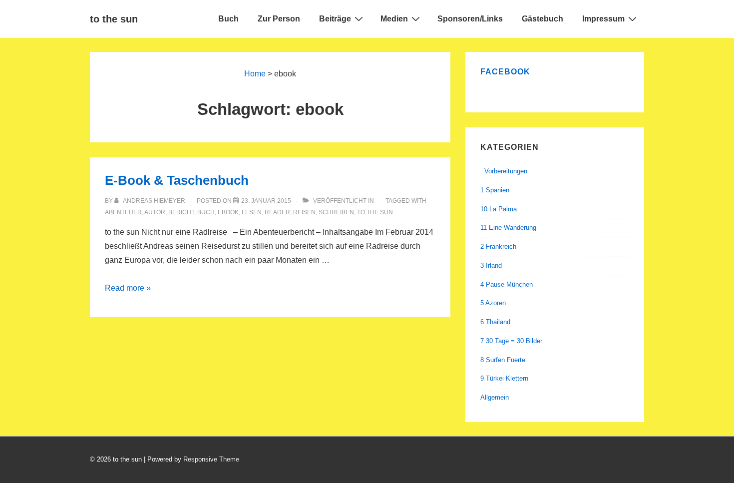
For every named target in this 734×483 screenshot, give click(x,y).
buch (206, 212)
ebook (228, 212)
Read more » (128, 288)
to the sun (114, 18)
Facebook (505, 71)
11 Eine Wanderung (508, 227)
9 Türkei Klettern (504, 378)
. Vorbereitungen (503, 171)
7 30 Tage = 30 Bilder (511, 341)
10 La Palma (498, 209)
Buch (228, 18)
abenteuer (123, 212)
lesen (252, 212)
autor (154, 212)
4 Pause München (506, 284)
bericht (181, 212)
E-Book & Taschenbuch (177, 180)
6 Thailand (495, 322)
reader (277, 212)
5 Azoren (493, 303)
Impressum (603, 18)
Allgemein (494, 397)
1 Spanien (494, 190)
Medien (394, 18)
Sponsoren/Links (470, 18)
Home (255, 73)
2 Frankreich (498, 246)
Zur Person (279, 18)
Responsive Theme (211, 459)
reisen (304, 212)
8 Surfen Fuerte (502, 360)
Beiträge (335, 18)
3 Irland (491, 265)
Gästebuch (542, 18)
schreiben (336, 212)
